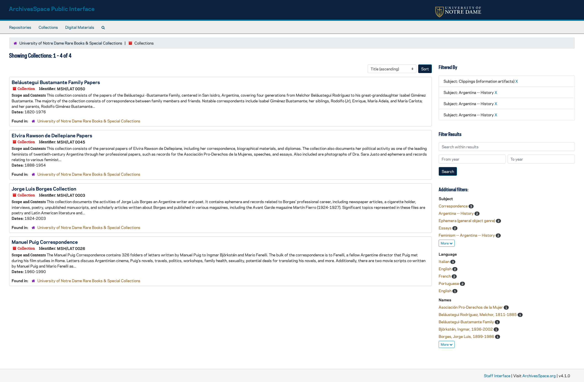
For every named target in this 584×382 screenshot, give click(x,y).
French (445, 276)
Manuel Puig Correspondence (45, 242)
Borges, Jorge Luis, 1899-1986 (467, 336)
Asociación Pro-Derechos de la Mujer (471, 307)
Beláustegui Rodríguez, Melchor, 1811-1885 (478, 314)
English (445, 268)
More (445, 243)
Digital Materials (79, 27)
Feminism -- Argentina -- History (467, 235)
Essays (445, 227)
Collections (48, 27)
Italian (444, 261)
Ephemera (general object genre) (467, 220)
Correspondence (454, 205)
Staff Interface (497, 375)
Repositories (20, 27)
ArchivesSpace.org (539, 375)
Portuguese (449, 283)
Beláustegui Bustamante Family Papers (56, 82)
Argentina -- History (456, 213)
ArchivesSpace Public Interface (51, 8)
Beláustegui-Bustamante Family (467, 321)
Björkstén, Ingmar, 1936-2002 (466, 329)
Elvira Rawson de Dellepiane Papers (52, 135)
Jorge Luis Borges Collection (44, 188)
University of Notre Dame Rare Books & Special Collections (70, 42)
